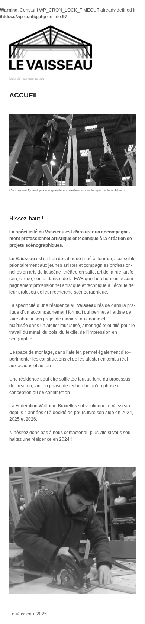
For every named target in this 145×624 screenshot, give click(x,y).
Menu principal (132, 30)
